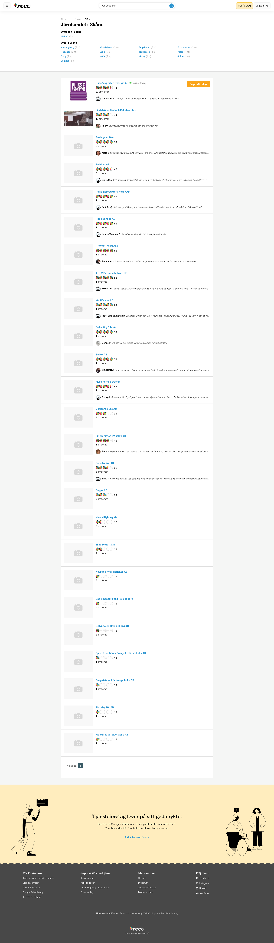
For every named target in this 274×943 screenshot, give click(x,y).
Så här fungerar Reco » (137, 837)
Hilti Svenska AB (105, 218)
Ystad (180, 52)
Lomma (65, 61)
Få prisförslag (198, 84)
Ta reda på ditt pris (32, 897)
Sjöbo (180, 56)
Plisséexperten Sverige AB (112, 83)
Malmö (64, 36)
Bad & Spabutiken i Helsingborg (114, 598)
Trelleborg (144, 52)
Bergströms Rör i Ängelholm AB (115, 680)
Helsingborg (67, 47)
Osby (63, 56)
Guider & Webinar (31, 887)
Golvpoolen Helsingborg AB (112, 626)
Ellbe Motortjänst (106, 544)
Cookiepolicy (87, 892)
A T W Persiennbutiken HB (111, 273)
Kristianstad (183, 47)
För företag (244, 5)
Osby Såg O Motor (107, 327)
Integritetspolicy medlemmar (95, 887)
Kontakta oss (87, 878)
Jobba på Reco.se (147, 887)
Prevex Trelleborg (107, 245)
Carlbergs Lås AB (106, 408)
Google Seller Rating (33, 892)
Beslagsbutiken (105, 137)
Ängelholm (144, 47)
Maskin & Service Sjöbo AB (112, 734)
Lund (102, 52)
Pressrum (143, 883)
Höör (102, 56)
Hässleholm (106, 47)
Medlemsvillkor (145, 892)
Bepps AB (101, 490)
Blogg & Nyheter (31, 883)
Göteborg (137, 913)
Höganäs (65, 52)
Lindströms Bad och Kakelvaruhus (116, 110)
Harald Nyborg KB (106, 517)
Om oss (142, 878)
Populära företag (169, 913)
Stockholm (125, 913)
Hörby (142, 56)
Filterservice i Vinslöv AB (111, 436)
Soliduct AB (102, 164)
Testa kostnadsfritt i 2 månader (38, 878)
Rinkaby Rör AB (105, 463)
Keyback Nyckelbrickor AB (111, 571)
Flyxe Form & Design (108, 381)
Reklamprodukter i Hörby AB (113, 191)
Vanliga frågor (88, 883)
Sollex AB (101, 354)
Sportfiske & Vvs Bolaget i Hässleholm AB (121, 653)
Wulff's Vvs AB (104, 300)
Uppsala (155, 913)
